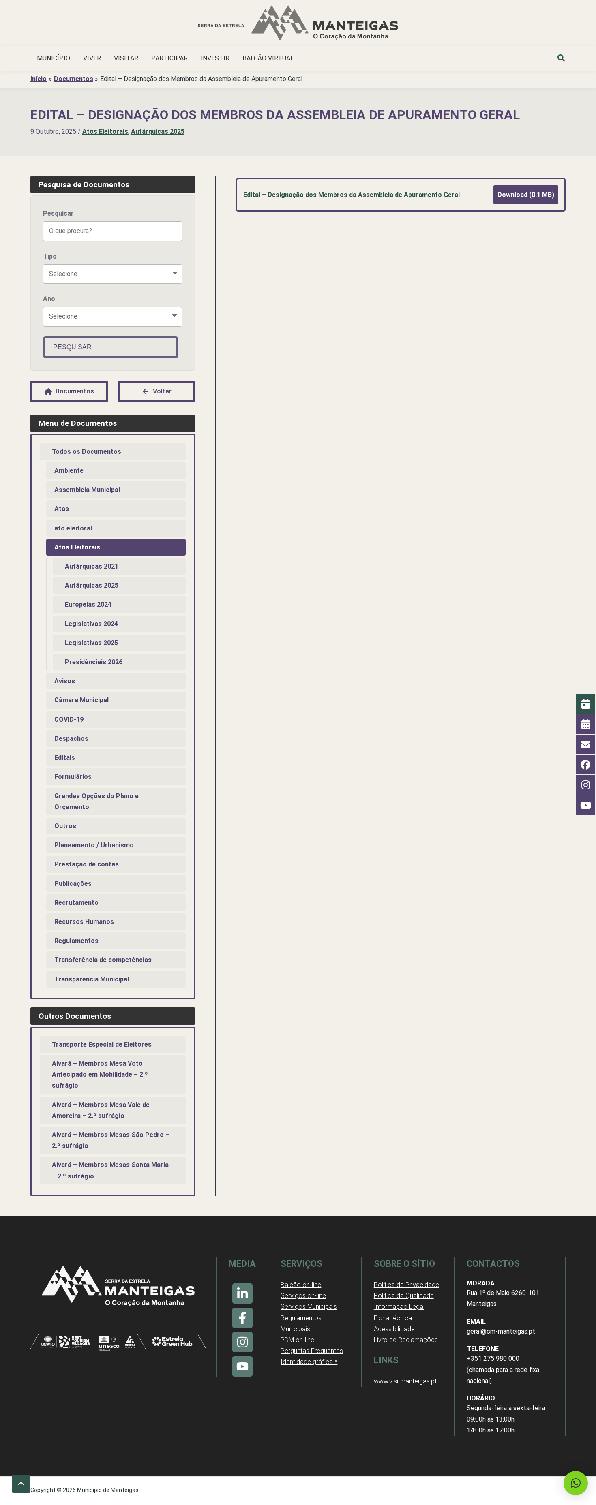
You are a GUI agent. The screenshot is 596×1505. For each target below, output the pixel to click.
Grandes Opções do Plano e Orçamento (96, 801)
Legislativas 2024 (91, 624)
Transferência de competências (103, 960)
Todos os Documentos (86, 451)
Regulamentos (76, 941)
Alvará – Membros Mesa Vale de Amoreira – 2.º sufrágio (101, 1110)
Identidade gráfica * (309, 1362)
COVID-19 (69, 719)
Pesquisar (58, 213)
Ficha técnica (393, 1318)
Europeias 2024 (88, 604)
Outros (65, 826)
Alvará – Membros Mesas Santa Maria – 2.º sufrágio (110, 1170)
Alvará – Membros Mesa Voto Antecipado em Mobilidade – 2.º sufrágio (100, 1074)
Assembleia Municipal (87, 490)
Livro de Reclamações (406, 1340)
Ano (49, 299)
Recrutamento (76, 902)
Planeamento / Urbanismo (94, 845)
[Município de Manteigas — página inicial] (298, 24)
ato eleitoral (73, 528)
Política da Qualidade (404, 1296)
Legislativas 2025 (91, 643)
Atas (61, 509)
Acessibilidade (394, 1329)
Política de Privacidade (406, 1285)
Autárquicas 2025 (157, 131)
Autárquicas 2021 (91, 566)
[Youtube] (242, 1366)
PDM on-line (297, 1340)
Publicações (73, 883)
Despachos (71, 738)
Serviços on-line (303, 1296)
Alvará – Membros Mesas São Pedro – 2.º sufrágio (110, 1140)
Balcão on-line (301, 1285)
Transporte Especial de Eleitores (102, 1044)
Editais (64, 757)
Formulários (73, 776)
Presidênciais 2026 (93, 662)
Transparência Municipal (91, 979)
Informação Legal (399, 1306)
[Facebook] (242, 1318)
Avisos (64, 681)
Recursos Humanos (84, 922)
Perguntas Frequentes (312, 1351)
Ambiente (69, 471)
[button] (561, 59)
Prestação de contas (86, 864)
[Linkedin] (242, 1293)
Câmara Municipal (81, 700)
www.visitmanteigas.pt (405, 1381)
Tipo (50, 256)
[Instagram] (242, 1342)
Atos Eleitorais (105, 131)
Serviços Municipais (309, 1306)
